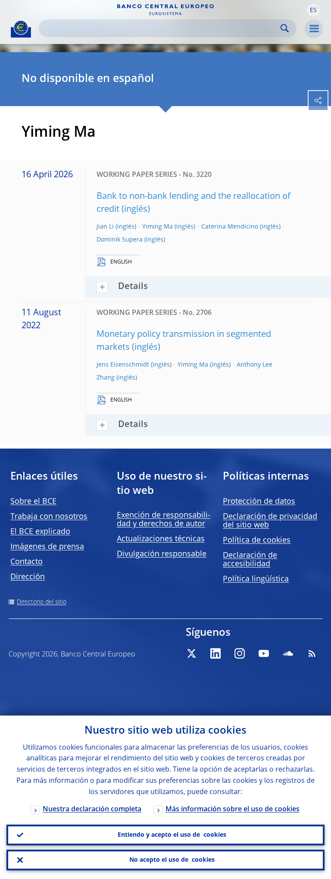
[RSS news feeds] (312, 653)
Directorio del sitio (41, 602)
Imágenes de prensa (47, 547)
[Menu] (314, 29)
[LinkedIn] (215, 653)
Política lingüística (256, 579)
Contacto (26, 562)
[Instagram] (239, 653)
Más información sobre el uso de (233, 809)
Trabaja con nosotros (48, 517)
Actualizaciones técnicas (161, 539)
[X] (191, 653)
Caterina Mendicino (229, 227)
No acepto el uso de (172, 860)
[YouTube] (263, 653)
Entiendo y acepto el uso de (172, 835)
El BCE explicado (40, 532)
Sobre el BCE (33, 501)
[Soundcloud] (288, 653)
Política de (256, 540)
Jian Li (105, 227)
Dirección (27, 577)
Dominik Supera (120, 240)
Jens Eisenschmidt (123, 365)
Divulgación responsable (161, 554)
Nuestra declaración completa (92, 809)
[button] (313, 9)
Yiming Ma (157, 227)
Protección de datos (259, 501)
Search (285, 28)
